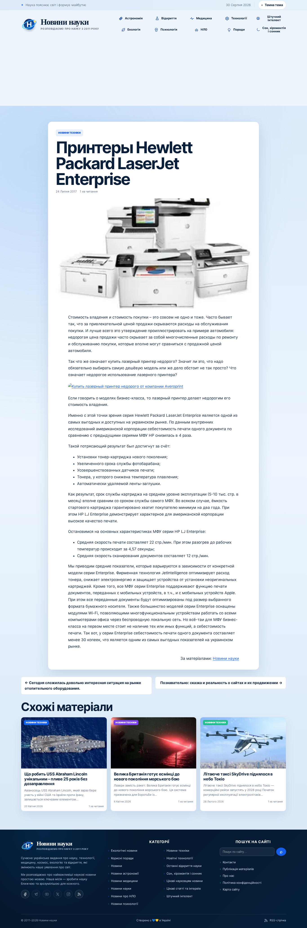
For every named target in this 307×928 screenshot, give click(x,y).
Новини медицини (124, 881)
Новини (116, 866)
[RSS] (79, 894)
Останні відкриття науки (184, 866)
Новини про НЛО (123, 896)
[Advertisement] (153, 72)
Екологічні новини (124, 850)
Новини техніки (178, 850)
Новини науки (226, 658)
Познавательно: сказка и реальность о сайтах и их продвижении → (221, 682)
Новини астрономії (125, 873)
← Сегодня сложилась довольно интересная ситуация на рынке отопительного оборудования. (83, 685)
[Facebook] (25, 894)
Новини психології (124, 904)
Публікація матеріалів (238, 869)
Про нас (228, 875)
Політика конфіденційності (242, 882)
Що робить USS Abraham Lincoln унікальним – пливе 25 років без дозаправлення (55, 779)
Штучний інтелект (180, 896)
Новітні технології (180, 858)
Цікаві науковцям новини (185, 881)
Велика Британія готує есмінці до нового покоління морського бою (147, 776)
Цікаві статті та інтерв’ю (184, 888)
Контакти (229, 862)
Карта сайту (231, 889)
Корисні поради (122, 858)
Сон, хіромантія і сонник (184, 873)
